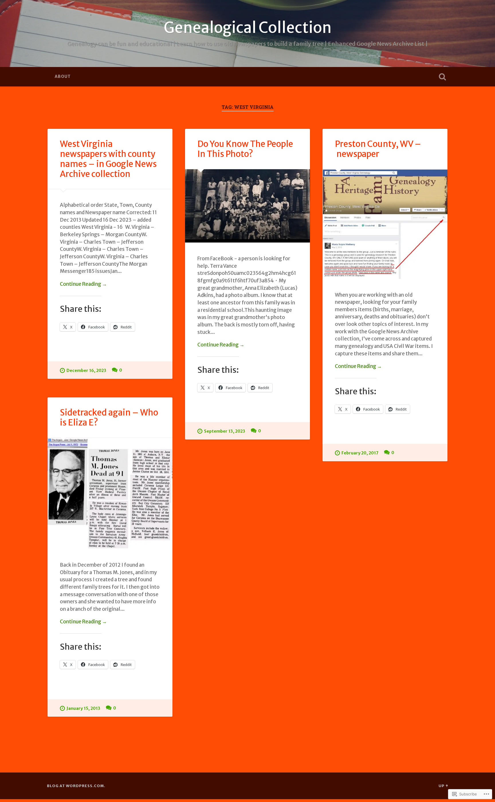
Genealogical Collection (247, 27)
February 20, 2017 (359, 453)
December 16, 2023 (86, 370)
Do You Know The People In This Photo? (245, 149)
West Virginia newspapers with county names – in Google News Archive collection (108, 159)
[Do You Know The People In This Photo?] (247, 206)
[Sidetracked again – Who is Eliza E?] (110, 493)
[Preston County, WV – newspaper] (385, 224)
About (63, 76)
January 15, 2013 (83, 708)
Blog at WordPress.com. (76, 785)
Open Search (442, 76)
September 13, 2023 (224, 431)
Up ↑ (443, 785)
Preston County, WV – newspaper (378, 149)
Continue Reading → (83, 284)
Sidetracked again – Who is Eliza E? (109, 417)
